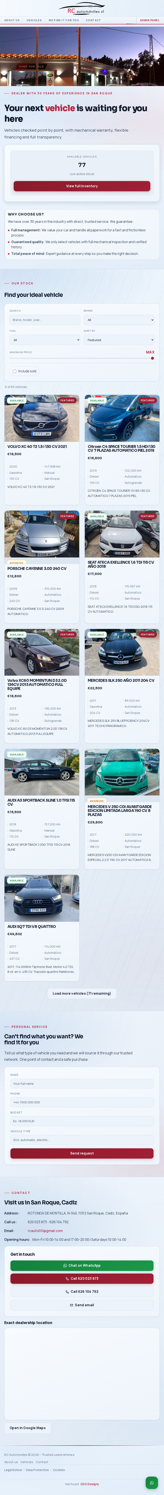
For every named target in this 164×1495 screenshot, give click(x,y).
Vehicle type (20, 1131)
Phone (15, 1093)
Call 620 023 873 (85, 1278)
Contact (93, 20)
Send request (82, 1153)
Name (14, 1074)
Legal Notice (13, 1470)
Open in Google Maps (28, 1428)
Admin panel (150, 20)
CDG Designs (90, 1484)
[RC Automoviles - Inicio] (82, 8)
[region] (82, 688)
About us (12, 20)
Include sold (27, 371)
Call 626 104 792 (84, 1291)
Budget (16, 1112)
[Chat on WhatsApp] (152, 1483)
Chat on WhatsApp (85, 1265)
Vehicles (34, 20)
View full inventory (82, 186)
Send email (84, 1305)
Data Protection (37, 1470)
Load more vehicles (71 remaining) (82, 993)
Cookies (59, 1470)
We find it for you (64, 20)
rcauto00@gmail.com (45, 1230)
